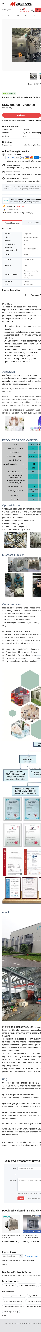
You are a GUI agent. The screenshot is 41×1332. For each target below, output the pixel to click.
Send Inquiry (22, 115)
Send (21, 1198)
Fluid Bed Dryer (9, 1285)
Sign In (5, 213)
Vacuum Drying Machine (27, 1285)
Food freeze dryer (28, 1261)
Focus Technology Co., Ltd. (28, 1323)
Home (4, 16)
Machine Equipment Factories (14, 1296)
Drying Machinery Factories (13, 1301)
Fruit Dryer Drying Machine (13, 1306)
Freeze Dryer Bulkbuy (11, 1312)
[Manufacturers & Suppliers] (20, 4)
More (4, 1316)
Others (4, 1265)
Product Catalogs (33, 1256)
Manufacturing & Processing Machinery (19, 16)
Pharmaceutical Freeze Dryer (12, 1261)
